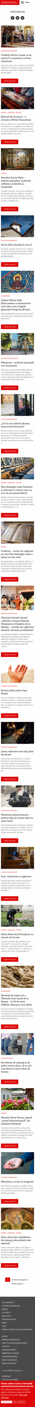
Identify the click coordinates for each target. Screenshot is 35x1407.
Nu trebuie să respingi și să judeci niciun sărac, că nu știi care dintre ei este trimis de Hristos (16, 1067)
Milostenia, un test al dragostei (17, 1181)
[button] (25, 2)
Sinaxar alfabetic (9, 1350)
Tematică (5, 1347)
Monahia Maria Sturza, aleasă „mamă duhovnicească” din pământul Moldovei (16, 1120)
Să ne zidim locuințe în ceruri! (16, 244)
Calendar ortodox (9, 1357)
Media (4, 1323)
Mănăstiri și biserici (10, 1353)
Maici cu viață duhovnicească (14, 1343)
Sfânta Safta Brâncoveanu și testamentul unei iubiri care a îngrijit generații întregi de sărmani (17, 316)
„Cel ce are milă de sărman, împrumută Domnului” (15, 425)
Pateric (3, 173)
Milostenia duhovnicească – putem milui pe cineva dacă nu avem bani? (17, 817)
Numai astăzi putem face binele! (14, 692)
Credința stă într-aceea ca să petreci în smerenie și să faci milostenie (16, 58)
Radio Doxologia (9, 1363)
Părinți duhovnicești (11, 1340)
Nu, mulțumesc (19, 1402)
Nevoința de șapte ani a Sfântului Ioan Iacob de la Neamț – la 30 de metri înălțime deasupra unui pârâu (16, 1000)
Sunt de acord (6, 1402)
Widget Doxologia (9, 1360)
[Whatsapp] (17, 18)
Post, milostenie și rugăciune (16, 876)
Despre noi (6, 1376)
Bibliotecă (6, 1316)
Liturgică (6, 1313)
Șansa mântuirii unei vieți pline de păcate (17, 753)
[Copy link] (22, 18)
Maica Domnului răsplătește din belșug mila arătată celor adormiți (16, 1240)
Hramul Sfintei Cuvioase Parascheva (17, 1330)
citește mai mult (9, 81)
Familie (5, 1309)
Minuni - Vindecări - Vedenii (11, 112)
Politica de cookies (10, 1380)
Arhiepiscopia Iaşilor (9, 613)
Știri (4, 1326)
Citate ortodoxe (7, 1058)
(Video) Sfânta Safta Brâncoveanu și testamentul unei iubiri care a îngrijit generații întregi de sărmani (16, 305)
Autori (5, 1336)
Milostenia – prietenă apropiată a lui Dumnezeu (17, 364)
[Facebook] (12, 18)
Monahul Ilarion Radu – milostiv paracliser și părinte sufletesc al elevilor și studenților (16, 182)
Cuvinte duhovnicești (9, 51)
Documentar (5, 296)
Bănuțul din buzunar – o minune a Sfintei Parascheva (16, 118)
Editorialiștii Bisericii (9, 358)
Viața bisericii (8, 1303)
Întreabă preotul (9, 1319)
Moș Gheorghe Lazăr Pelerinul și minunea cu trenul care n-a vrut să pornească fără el (16, 490)
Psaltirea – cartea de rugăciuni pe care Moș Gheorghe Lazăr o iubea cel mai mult (17, 554)
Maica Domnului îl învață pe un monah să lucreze (17, 936)
